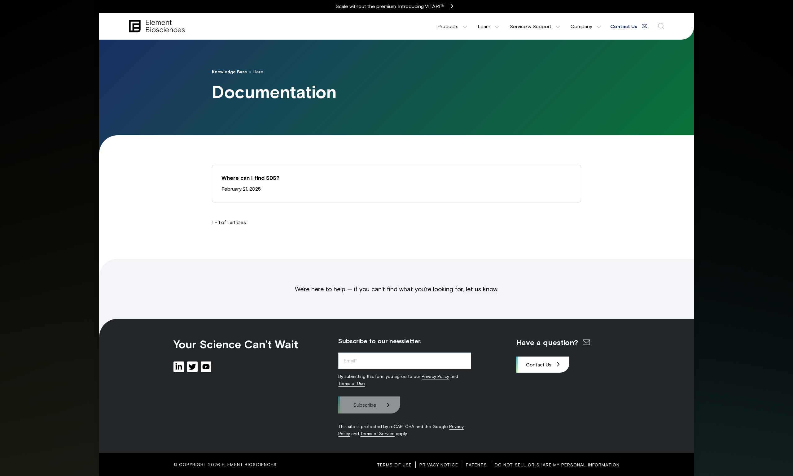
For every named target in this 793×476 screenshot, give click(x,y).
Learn (484, 26)
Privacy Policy (435, 376)
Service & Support (530, 26)
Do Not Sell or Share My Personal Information (557, 464)
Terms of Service (377, 433)
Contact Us (538, 364)
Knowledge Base (229, 71)
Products (447, 26)
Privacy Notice (438, 464)
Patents (476, 464)
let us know (481, 288)
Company (581, 26)
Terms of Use (351, 383)
